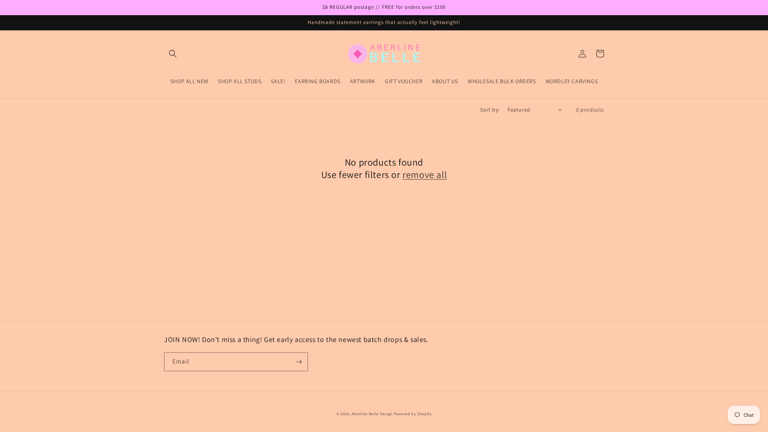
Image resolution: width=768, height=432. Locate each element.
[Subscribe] (299, 361)
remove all (424, 174)
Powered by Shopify (413, 413)
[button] (173, 53)
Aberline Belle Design (372, 413)
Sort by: (489, 109)
